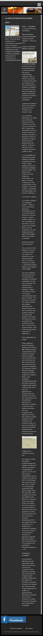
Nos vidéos (29, 628)
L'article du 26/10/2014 (12, 51)
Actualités (32, 26)
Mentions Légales (16, 628)
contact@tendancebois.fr (13, 60)
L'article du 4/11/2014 (12, 54)
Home (24, 26)
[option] (21, 10)
